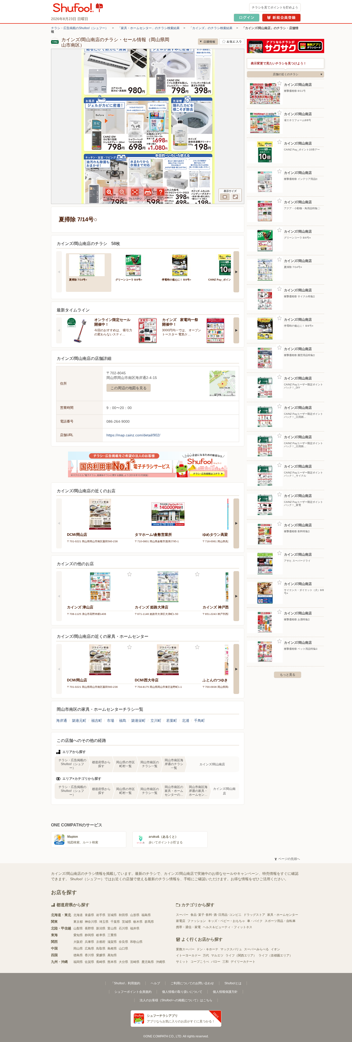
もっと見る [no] (287, 674)
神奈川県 (91, 922)
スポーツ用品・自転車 (280, 921)
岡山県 (78, 948)
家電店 (180, 921)
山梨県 (78, 928)
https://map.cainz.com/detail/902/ (133, 435)
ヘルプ (155, 983)
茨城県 (126, 922)
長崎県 (100, 962)
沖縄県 (160, 962)
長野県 (89, 928)
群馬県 (149, 922)
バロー (215, 961)
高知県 (112, 955)
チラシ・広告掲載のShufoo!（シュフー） (79, 28)
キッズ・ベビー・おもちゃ (226, 921)
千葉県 (115, 922)
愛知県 (78, 935)
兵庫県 (89, 942)
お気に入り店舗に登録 (231, 41)
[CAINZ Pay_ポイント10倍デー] (227, 264)
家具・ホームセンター (282, 915)
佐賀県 (89, 962)
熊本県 (112, 962)
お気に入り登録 (129, 574)
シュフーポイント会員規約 (133, 992)
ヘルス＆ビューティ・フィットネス (227, 927)
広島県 (89, 948)
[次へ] (236, 271)
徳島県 (78, 955)
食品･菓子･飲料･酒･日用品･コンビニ (215, 915)
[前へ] (59, 271)
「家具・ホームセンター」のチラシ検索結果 (149, 28)
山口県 (123, 948)
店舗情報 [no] (208, 41)
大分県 (123, 962)
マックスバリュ (231, 949)
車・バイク (255, 921)
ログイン (246, 18)
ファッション (196, 921)
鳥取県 (100, 948)
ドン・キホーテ (207, 949)
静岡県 (89, 935)
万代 (206, 955)
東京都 (78, 922)
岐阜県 (100, 935)
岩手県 (100, 915)
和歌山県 (136, 942)
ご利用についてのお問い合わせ (192, 983)
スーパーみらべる (256, 949)
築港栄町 (138, 720)
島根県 (112, 948)
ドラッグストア (254, 915)
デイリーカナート (243, 961)
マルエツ (217, 955)
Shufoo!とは (232, 983)
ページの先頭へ (287, 859)
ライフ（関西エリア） (240, 955)
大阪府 (78, 942)
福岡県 (78, 962)
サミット (182, 961)
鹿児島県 (147, 962)
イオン (275, 949)
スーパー (182, 915)
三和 (225, 961)
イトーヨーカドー (188, 955)
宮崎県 (134, 962)
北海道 (78, 915)
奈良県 (123, 942)
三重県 (112, 935)
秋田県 (123, 915)
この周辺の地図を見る (129, 388)
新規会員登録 (281, 18)
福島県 (146, 915)
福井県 (134, 928)
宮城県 (112, 915)
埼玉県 (103, 922)
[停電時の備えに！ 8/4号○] (181, 264)
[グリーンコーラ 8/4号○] (135, 264)
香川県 (89, 955)
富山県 (112, 928)
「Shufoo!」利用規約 (125, 983)
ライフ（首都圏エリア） (275, 955)
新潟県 (100, 928)
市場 (110, 720)
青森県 (89, 915)
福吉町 (96, 720)
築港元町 (79, 720)
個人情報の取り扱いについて (182, 992)
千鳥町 (199, 720)
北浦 (185, 720)
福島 (122, 720)
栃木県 (138, 922)
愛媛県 (100, 955)
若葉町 (171, 720)
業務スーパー (185, 949)
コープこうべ (199, 961)
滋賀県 (112, 942)
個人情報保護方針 (225, 992)
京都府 (100, 942)
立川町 (155, 720)
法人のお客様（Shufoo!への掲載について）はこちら (176, 1000)
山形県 (134, 915)
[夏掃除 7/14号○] (88, 264)
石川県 (123, 928)
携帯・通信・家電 (188, 927)
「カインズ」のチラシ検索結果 (210, 28)
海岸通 (61, 720)
